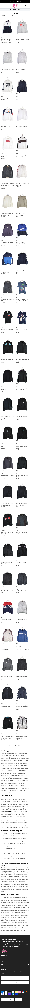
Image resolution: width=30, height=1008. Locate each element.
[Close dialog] (28, 497)
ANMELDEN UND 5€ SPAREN (19, 507)
